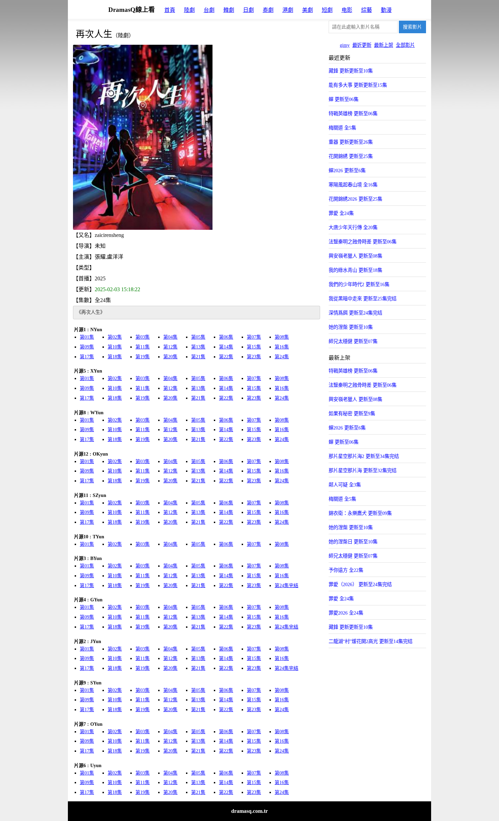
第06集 (226, 337)
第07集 (254, 337)
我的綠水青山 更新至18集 (355, 270)
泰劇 (268, 10)
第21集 (198, 356)
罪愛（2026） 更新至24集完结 (360, 584)
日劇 (248, 10)
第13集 (198, 346)
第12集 (170, 346)
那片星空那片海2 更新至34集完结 (364, 456)
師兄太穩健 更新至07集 (353, 341)
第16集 (282, 346)
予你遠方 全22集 (346, 570)
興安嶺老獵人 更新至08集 (355, 256)
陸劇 (189, 10)
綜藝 (366, 10)
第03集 (142, 337)
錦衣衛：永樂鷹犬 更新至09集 (360, 513)
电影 (346, 10)
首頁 (169, 10)
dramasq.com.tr (249, 811)
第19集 (142, 356)
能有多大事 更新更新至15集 (358, 85)
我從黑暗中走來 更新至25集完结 (362, 298)
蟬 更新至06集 (343, 99)
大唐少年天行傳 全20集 (353, 227)
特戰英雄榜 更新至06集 (353, 113)
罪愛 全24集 (341, 213)
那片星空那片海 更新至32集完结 (362, 470)
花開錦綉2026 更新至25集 (355, 199)
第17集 (87, 356)
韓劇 (228, 10)
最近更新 (361, 45)
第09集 (87, 346)
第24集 (282, 356)
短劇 (327, 10)
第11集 (142, 346)
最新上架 (383, 45)
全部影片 (405, 45)
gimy (345, 45)
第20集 (170, 356)
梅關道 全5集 (342, 128)
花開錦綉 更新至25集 (351, 156)
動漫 (386, 10)
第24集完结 (286, 585)
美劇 (307, 10)
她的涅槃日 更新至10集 (353, 541)
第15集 (254, 346)
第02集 (115, 337)
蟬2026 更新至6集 (347, 170)
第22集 (226, 356)
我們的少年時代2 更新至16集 (359, 284)
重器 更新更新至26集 (351, 142)
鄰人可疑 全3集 (345, 484)
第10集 (115, 346)
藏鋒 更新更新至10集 (351, 71)
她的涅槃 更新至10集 (351, 327)
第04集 (170, 337)
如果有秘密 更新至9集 (352, 413)
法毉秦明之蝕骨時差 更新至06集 (362, 241)
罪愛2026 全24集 (346, 613)
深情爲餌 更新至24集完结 (355, 313)
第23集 (254, 356)
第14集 (226, 346)
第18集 (115, 356)
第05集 (198, 337)
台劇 (209, 10)
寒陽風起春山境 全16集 (353, 184)
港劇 (287, 10)
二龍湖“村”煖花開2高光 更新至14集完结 (370, 641)
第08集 (282, 337)
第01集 (87, 337)
